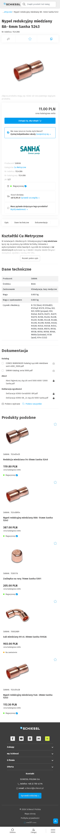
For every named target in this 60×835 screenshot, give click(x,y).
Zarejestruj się (42, 134)
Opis (6, 222)
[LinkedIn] (30, 738)
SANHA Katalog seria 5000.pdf (19, 370)
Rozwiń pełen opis (30, 258)
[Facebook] (12, 738)
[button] (53, 831)
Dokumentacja (41, 222)
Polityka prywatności (30, 818)
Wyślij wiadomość (18, 209)
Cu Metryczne (20, 167)
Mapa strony (30, 814)
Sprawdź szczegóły (29, 198)
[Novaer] (47, 738)
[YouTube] (21, 738)
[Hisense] (38, 738)
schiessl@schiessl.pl (34, 788)
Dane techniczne (21, 222)
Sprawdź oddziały (29, 796)
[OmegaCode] (30, 822)
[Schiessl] (10, 4)
